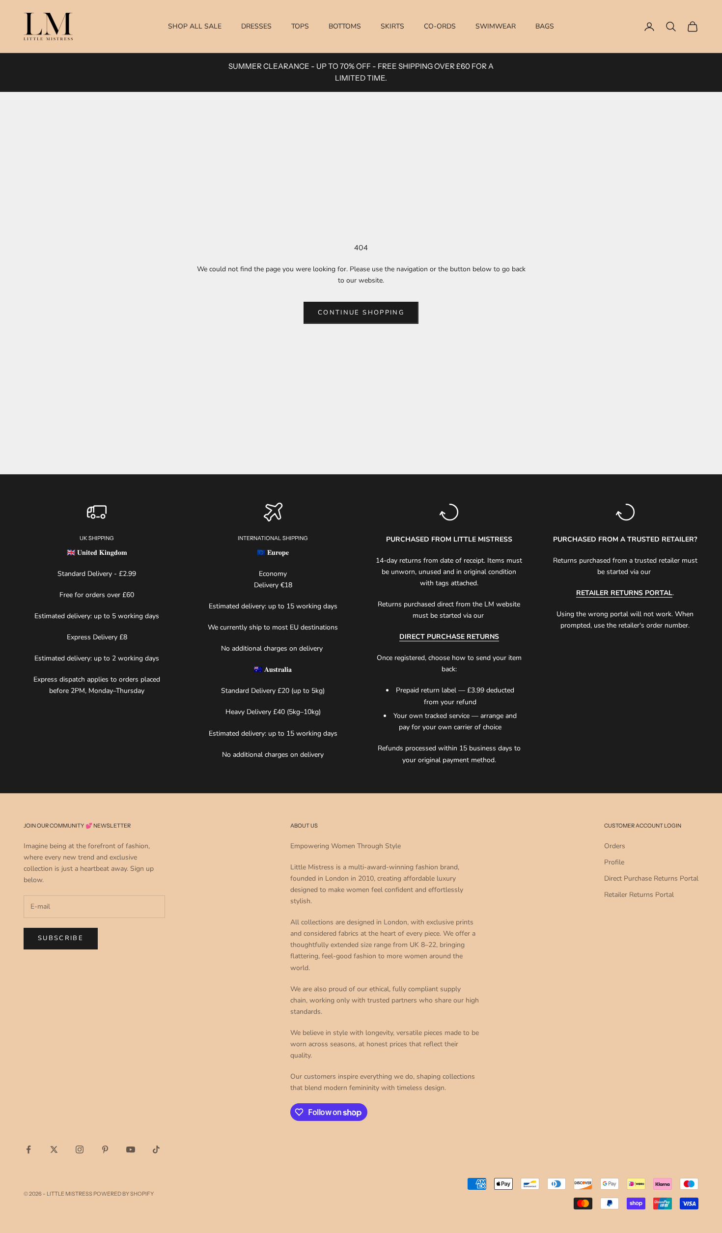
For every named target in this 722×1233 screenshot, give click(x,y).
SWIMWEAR (495, 26)
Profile (614, 862)
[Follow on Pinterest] (105, 1149)
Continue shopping (361, 312)
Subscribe (60, 938)
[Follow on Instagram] (79, 1149)
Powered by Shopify (123, 1193)
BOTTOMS (345, 26)
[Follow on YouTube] (131, 1149)
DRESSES (256, 26)
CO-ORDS (440, 26)
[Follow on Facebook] (28, 1149)
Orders (614, 846)
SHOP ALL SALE (195, 26)
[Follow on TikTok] (156, 1149)
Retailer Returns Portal (639, 894)
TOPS (300, 26)
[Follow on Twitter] (54, 1149)
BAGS (544, 26)
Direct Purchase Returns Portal (651, 878)
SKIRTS (392, 26)
